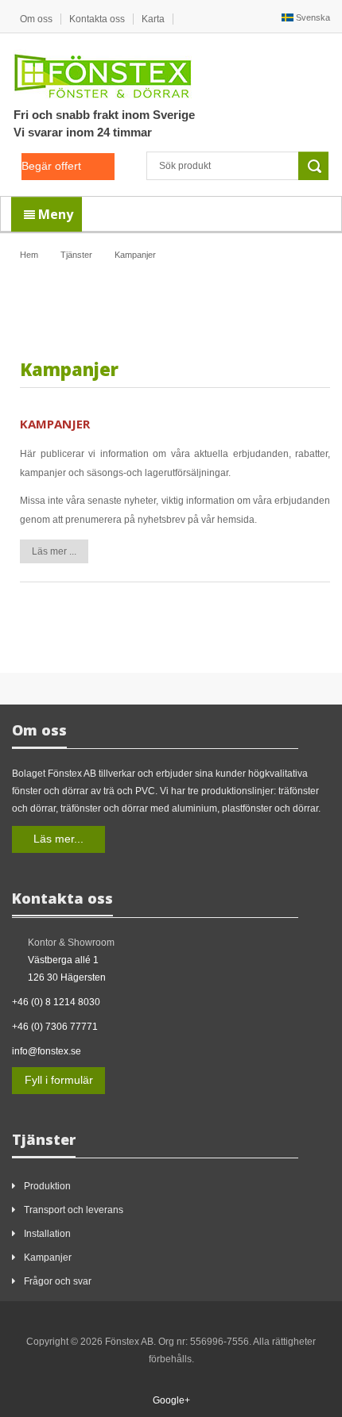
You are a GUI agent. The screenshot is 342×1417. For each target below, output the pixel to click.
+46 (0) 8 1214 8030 (56, 1002)
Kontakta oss (97, 19)
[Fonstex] (103, 73)
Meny (54, 214)
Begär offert (51, 165)
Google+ (171, 1400)
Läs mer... (58, 838)
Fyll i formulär (59, 1079)
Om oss (36, 19)
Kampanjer (55, 424)
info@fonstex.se (46, 1051)
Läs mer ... (54, 551)
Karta (153, 19)
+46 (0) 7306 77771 (55, 1026)
